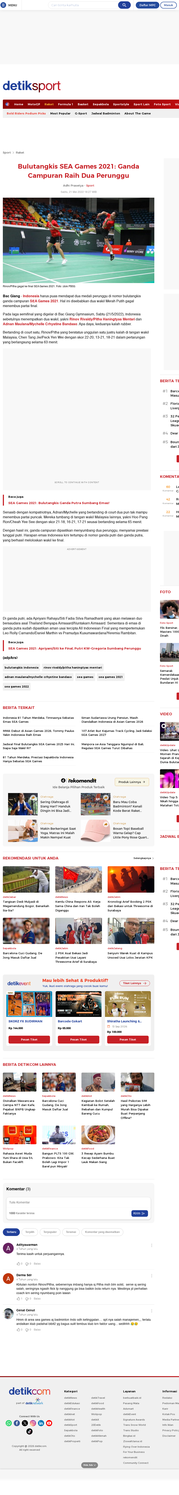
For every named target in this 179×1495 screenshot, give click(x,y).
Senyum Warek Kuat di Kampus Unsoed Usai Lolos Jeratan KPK (130, 955)
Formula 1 (65, 104)
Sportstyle (121, 104)
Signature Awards (134, 1419)
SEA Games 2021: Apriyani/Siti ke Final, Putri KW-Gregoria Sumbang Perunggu (74, 648)
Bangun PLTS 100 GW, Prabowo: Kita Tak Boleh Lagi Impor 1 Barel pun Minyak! (58, 1160)
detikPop (97, 1441)
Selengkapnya (143, 858)
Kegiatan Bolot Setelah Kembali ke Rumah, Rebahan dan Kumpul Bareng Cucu (98, 1107)
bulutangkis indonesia (21, 667)
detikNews (70, 1397)
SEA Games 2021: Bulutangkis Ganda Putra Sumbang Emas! (58, 503)
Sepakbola (101, 104)
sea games (85, 677)
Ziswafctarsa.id (132, 1441)
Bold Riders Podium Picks (26, 113)
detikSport (70, 1424)
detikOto (69, 1435)
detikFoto (97, 1430)
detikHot (69, 1419)
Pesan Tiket (29, 1039)
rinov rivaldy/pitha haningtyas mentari (73, 667)
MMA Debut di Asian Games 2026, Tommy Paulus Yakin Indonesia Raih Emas (38, 732)
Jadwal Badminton (105, 113)
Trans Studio (131, 1430)
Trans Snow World (134, 1424)
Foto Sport (162, 104)
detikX (95, 1419)
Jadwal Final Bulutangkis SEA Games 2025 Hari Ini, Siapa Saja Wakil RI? (39, 746)
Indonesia (31, 296)
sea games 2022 (17, 686)
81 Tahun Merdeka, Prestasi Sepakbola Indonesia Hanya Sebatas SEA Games (38, 759)
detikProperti (72, 1441)
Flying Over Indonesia (136, 1446)
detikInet (69, 1414)
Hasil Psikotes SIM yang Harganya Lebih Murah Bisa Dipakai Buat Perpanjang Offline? (135, 1109)
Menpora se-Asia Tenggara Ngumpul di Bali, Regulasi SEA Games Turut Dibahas (112, 746)
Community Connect (135, 1462)
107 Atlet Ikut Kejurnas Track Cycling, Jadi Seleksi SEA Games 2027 (116, 732)
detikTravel (98, 1397)
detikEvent (129, 1414)
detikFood (97, 1403)
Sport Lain (142, 104)
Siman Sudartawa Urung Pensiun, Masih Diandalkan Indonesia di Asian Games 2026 (112, 719)
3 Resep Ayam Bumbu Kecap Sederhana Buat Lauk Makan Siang (98, 1158)
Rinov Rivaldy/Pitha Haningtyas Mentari (102, 319)
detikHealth (98, 1408)
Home (18, 104)
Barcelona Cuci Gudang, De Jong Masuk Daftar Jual (22, 955)
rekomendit (130, 1457)
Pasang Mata (131, 1403)
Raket (49, 104)
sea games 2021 (111, 677)
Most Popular (60, 113)
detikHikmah (99, 1435)
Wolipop (96, 1414)
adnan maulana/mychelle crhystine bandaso (38, 677)
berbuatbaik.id (132, 1397)
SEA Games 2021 (43, 301)
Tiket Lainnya (132, 983)
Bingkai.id (129, 1435)
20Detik (96, 1424)
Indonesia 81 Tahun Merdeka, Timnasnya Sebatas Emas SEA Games (38, 719)
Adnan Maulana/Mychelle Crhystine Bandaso (40, 324)
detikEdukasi (72, 1403)
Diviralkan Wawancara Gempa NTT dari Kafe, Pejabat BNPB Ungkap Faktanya (19, 1107)
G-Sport (81, 113)
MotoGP (34, 104)
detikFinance (72, 1408)
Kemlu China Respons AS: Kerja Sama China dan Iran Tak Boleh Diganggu (77, 906)
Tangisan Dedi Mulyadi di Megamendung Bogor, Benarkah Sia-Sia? (26, 906)
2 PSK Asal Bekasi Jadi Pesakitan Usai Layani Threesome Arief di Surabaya (76, 957)
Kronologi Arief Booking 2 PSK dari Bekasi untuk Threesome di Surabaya (130, 906)
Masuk (168, 5)
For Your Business (134, 1452)
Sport (7, 152)
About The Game (137, 113)
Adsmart (128, 1408)
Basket (83, 104)
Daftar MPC (147, 5)
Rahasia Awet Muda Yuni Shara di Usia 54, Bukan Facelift (18, 1158)
